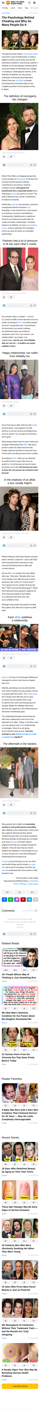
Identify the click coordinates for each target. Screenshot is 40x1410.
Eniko (34, 425)
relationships (32, 694)
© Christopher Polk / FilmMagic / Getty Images (15, 533)
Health (4, 1214)
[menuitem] (4, 8)
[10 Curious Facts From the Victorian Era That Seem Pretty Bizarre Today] (20, 1038)
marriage (14, 204)
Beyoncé (5, 677)
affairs (25, 445)
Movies (4, 1255)
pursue (13, 194)
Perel (20, 322)
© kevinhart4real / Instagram (10, 402)
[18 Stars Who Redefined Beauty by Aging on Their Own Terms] (20, 1152)
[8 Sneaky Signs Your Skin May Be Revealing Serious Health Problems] (20, 1353)
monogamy (21, 179)
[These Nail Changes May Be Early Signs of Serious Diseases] (20, 1190)
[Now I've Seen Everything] (15, 3)
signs (4, 870)
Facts (4, 1064)
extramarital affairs (30, 54)
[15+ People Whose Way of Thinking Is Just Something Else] (20, 958)
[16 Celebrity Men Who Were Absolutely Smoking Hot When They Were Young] (20, 1229)
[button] (7, 892)
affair (18, 617)
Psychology (6, 13)
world (13, 573)
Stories (4, 1023)
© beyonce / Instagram (8, 654)
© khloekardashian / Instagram (11, 801)
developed (19, 80)
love (28, 207)
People (4, 981)
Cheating (5, 861)
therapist (14, 842)
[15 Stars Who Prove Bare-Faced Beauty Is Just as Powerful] (20, 1270)
